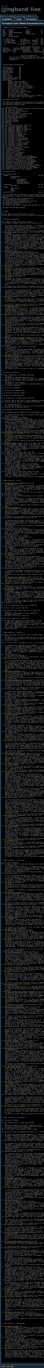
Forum (32, 17)
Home (4, 17)
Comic (19, 19)
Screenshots (31, 19)
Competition (7, 19)
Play (13, 17)
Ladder (22, 17)
